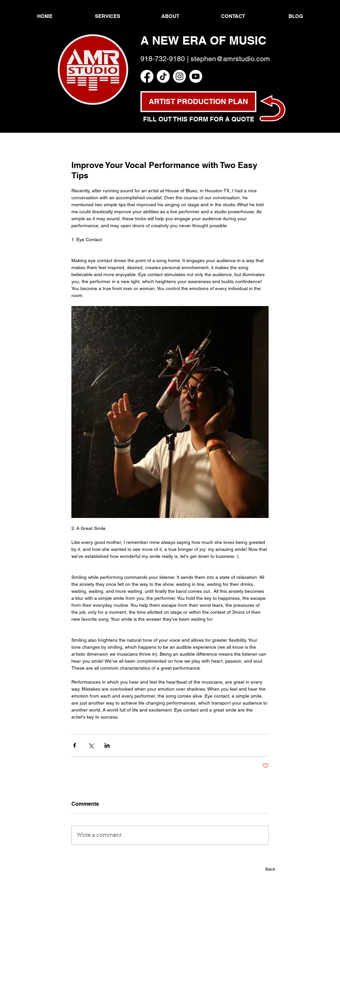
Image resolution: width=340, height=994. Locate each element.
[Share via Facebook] (74, 745)
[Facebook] (146, 76)
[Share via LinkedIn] (107, 745)
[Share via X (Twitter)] (91, 745)
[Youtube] (195, 76)
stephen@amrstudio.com (230, 59)
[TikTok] (163, 76)
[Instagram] (179, 76)
